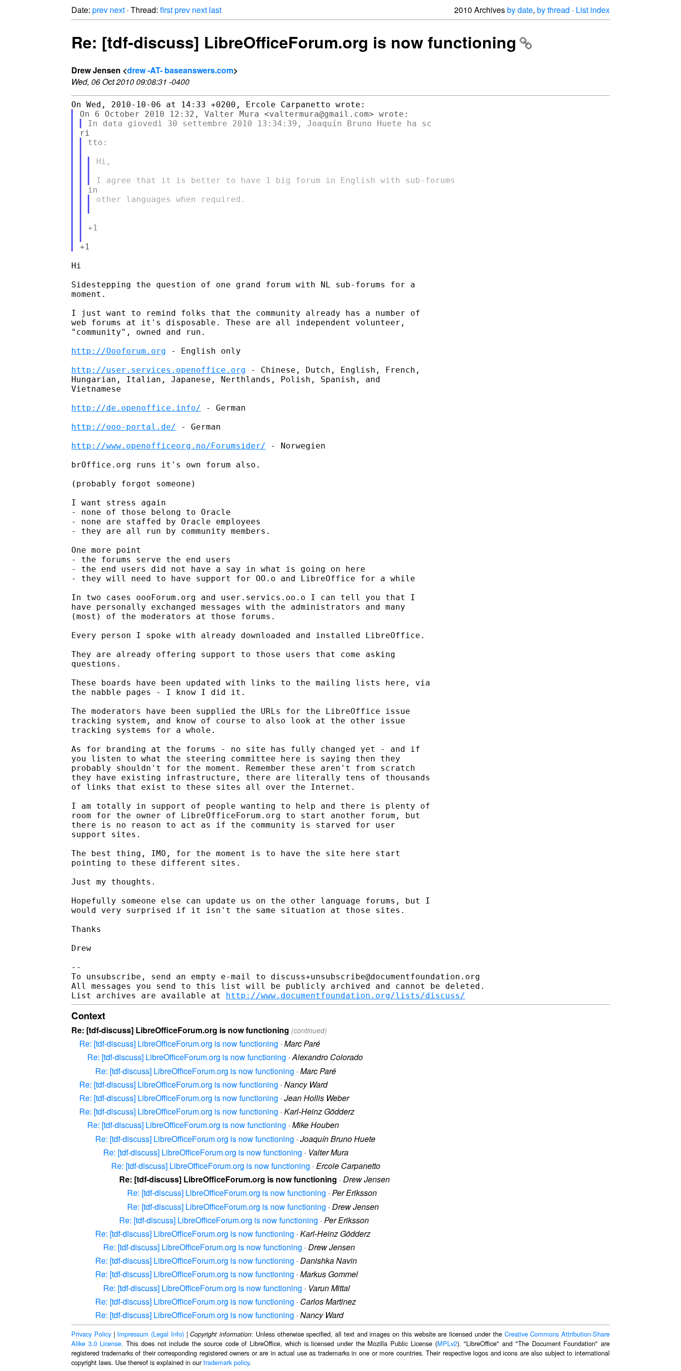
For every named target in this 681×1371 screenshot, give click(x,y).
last (215, 9)
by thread (553, 9)
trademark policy (226, 1362)
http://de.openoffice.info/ (136, 408)
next (117, 9)
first (166, 9)
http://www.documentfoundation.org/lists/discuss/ (345, 995)
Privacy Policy (91, 1334)
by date (520, 9)
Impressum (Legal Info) (150, 1334)
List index (593, 9)
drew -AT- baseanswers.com (180, 70)
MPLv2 (447, 1343)
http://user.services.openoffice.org (158, 370)
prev (100, 9)
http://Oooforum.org (118, 351)
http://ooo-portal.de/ (123, 427)
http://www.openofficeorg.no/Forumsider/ (168, 446)
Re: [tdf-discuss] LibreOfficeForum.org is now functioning (293, 41)
